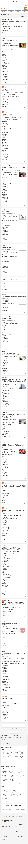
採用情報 (16, 831)
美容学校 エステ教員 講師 (8, 353)
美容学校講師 (5, 211)
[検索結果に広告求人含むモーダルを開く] (3, 16)
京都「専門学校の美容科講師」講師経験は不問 (14, 296)
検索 (26, 8)
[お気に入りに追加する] (24, 34)
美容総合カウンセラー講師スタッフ (11, 548)
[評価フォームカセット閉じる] (26, 805)
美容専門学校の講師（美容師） (10, 40)
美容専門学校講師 (6, 318)
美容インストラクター (7, 698)
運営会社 (16, 829)
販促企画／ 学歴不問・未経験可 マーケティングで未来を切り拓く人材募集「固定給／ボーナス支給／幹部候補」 (14, 446)
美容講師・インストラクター (9, 89)
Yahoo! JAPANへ (4, 839)
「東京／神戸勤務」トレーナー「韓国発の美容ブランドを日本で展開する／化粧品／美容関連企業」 (14, 487)
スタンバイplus (4, 836)
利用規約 (16, 826)
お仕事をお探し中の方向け (6, 826)
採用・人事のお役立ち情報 (19, 836)
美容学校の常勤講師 (7, 247)
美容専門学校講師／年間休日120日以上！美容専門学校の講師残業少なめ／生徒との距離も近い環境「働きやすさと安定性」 (14, 381)
